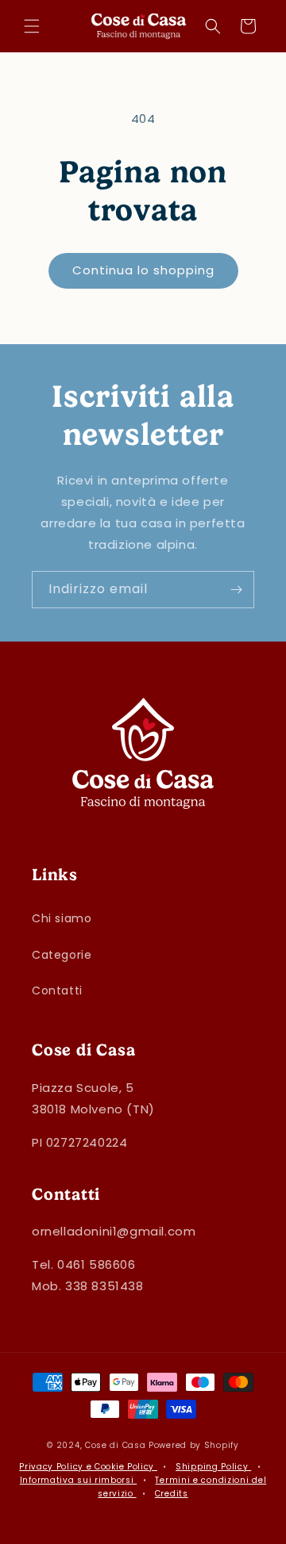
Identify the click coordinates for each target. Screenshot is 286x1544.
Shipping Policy (213, 1467)
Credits (171, 1494)
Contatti (57, 990)
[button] (31, 26)
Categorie (61, 955)
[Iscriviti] (235, 589)
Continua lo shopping (143, 270)
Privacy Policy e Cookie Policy (88, 1467)
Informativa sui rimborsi (78, 1480)
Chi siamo (61, 918)
